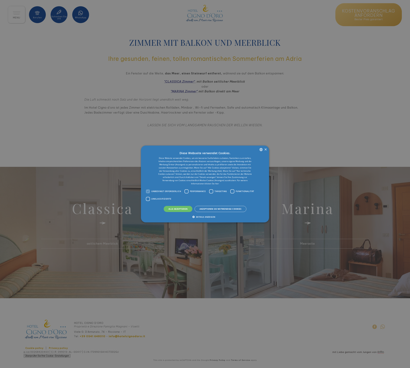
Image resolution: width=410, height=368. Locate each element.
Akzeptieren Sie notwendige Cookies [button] (220, 208)
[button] (205, 216)
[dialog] (205, 184)
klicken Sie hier (212, 183)
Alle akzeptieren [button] (178, 208)
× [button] (265, 149)
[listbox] (261, 149)
